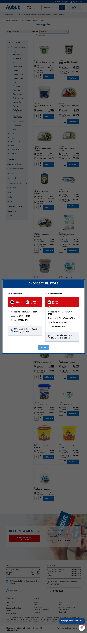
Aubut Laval (16, 294)
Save (43, 348)
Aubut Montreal (55, 294)
